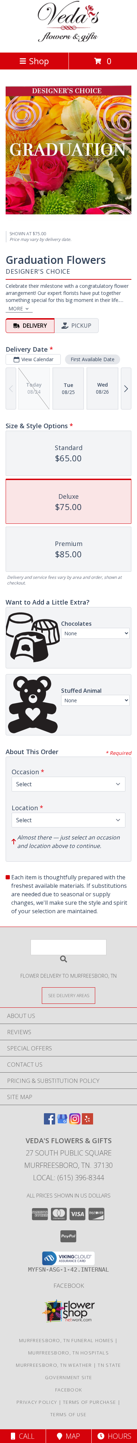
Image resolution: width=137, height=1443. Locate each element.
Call (24, 1436)
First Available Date (93, 359)
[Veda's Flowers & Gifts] (68, 42)
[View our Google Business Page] (62, 1122)
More (15, 308)
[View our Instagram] (74, 1122)
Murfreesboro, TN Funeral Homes (66, 1340)
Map (71, 1436)
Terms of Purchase (89, 1402)
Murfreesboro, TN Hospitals (68, 1353)
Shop (39, 61)
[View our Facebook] (49, 1122)
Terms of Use (68, 1414)
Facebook (68, 1285)
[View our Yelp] (87, 1122)
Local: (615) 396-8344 (68, 1177)
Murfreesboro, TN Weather (54, 1365)
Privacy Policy (37, 1402)
